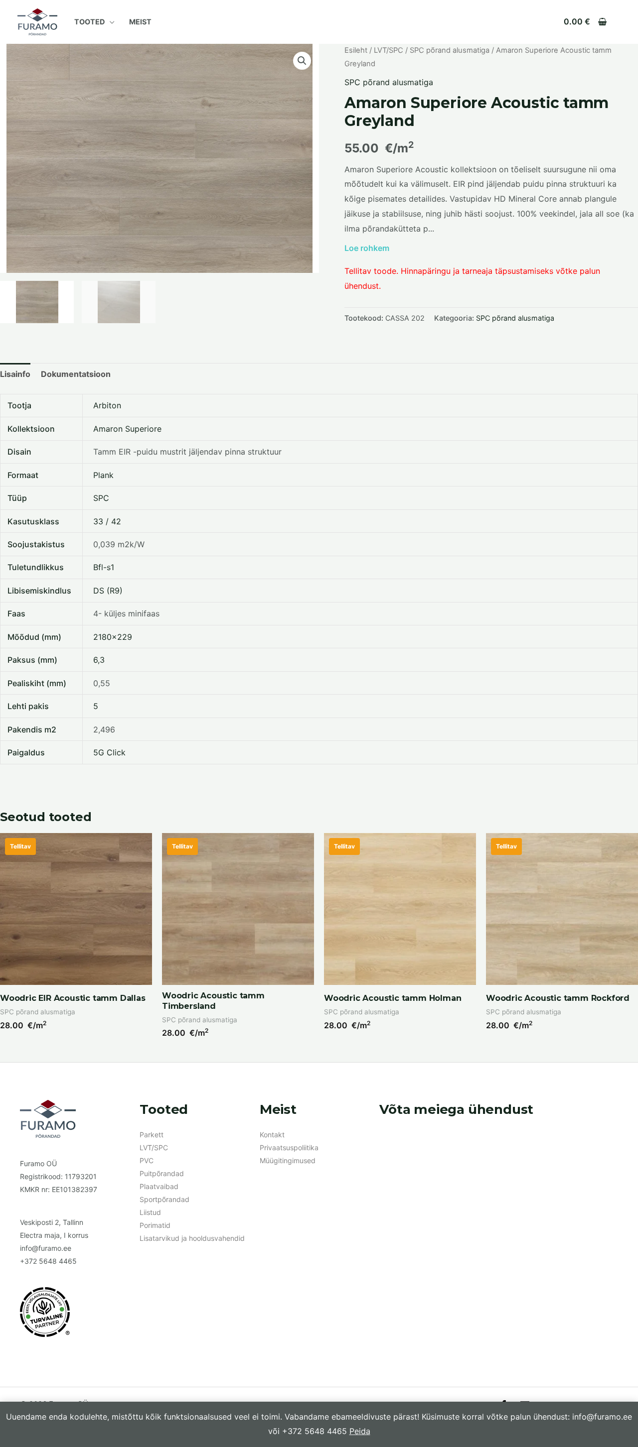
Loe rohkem (366, 248)
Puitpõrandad (162, 1173)
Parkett (151, 1134)
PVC (147, 1160)
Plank (103, 475)
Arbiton (107, 405)
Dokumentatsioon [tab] (76, 374)
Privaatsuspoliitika (289, 1147)
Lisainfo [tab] (15, 374)
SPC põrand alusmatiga (449, 50)
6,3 (99, 660)
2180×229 (112, 637)
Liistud (150, 1212)
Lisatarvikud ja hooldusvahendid (192, 1238)
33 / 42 (107, 521)
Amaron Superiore (127, 429)
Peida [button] (359, 1431)
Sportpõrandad (164, 1199)
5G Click (109, 752)
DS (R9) (108, 591)
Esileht (355, 50)
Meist (140, 21)
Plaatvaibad (159, 1186)
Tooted (89, 21)
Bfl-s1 (103, 567)
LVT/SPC (388, 50)
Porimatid (155, 1225)
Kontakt (272, 1134)
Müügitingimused (288, 1160)
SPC (101, 498)
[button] (302, 61)
